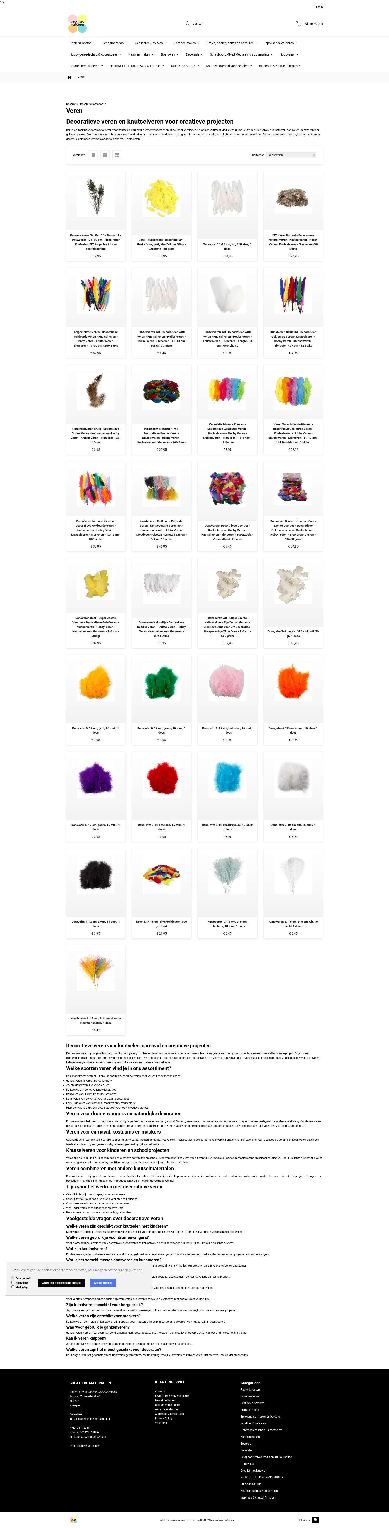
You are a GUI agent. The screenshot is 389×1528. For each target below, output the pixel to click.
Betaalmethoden (165, 1400)
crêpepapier (197, 1176)
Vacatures (161, 1422)
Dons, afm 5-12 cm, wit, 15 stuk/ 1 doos (293, 827)
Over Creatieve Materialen (85, 1445)
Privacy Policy (163, 1418)
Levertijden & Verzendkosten (172, 1395)
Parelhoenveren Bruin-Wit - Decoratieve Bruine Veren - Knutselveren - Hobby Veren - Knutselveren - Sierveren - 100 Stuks (161, 435)
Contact (160, 1391)
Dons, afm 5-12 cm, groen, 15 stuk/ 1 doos (161, 730)
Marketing (22, 1287)
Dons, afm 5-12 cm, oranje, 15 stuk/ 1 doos (293, 730)
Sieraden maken (185, 43)
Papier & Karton (81, 43)
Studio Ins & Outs (183, 66)
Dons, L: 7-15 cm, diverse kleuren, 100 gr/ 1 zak (161, 924)
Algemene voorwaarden (169, 1413)
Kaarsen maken (139, 54)
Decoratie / (73, 104)
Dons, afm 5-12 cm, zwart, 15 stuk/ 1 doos (96, 924)
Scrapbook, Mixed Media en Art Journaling (239, 54)
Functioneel (23, 1278)
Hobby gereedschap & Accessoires (94, 54)
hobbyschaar (166, 1180)
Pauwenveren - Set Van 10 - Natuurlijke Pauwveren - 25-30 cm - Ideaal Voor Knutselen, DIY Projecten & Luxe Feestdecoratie (95, 242)
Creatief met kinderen (85, 66)
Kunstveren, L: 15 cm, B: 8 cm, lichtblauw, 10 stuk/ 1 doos (227, 924)
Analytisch (22, 1283)
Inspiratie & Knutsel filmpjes (278, 66)
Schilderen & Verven (149, 43)
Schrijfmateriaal (113, 43)
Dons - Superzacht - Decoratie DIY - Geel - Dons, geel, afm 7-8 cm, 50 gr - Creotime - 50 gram (161, 244)
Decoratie (193, 54)
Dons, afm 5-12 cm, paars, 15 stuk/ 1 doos (95, 827)
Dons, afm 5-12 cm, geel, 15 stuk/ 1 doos (95, 730)
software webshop (224, 1520)
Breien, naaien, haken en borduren (230, 43)
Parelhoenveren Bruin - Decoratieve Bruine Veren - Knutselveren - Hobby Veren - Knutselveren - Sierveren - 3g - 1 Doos (95, 435)
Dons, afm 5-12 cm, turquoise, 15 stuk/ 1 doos (227, 827)
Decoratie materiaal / (93, 104)
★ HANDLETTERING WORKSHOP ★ (135, 66)
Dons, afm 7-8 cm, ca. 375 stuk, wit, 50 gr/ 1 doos (293, 634)
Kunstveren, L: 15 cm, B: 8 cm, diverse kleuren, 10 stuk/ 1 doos (96, 1021)
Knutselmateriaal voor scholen (227, 66)
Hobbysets (287, 54)
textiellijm (91, 1180)
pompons (183, 1176)
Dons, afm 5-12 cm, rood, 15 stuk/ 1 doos (161, 827)
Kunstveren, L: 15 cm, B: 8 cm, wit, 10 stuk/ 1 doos (293, 924)
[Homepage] (100, 23)
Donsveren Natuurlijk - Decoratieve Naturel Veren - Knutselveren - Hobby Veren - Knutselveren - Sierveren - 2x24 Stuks (161, 629)
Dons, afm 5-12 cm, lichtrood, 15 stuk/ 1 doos (227, 730)
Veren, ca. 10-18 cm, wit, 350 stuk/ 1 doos (227, 246)
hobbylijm (107, 1162)
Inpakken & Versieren (279, 43)
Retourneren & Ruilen (167, 1404)
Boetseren (168, 54)
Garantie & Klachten (167, 1409)
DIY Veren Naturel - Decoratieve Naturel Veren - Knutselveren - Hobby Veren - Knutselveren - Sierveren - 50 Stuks (293, 242)
